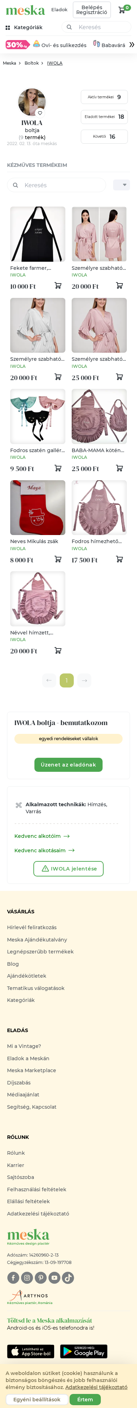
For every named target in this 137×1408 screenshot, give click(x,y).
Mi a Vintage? (24, 1046)
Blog (13, 964)
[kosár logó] (122, 10)
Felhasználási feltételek (36, 1189)
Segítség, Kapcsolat (32, 1107)
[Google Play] (30, 1351)
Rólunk (16, 1153)
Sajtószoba (20, 1177)
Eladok (59, 9)
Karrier (15, 1165)
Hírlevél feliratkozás (32, 927)
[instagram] (27, 1278)
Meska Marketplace (31, 1070)
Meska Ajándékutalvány (37, 940)
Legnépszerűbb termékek (40, 952)
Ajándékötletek (26, 976)
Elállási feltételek (28, 1201)
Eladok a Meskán (28, 1058)
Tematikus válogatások (36, 988)
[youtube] (54, 1278)
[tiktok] (68, 1278)
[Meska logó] (25, 10)
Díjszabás (19, 1083)
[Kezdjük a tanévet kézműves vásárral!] (18, 44)
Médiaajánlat (23, 1094)
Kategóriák (21, 1000)
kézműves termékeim (37, 165)
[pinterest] (40, 1278)
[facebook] (13, 1278)
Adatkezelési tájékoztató (38, 1214)
